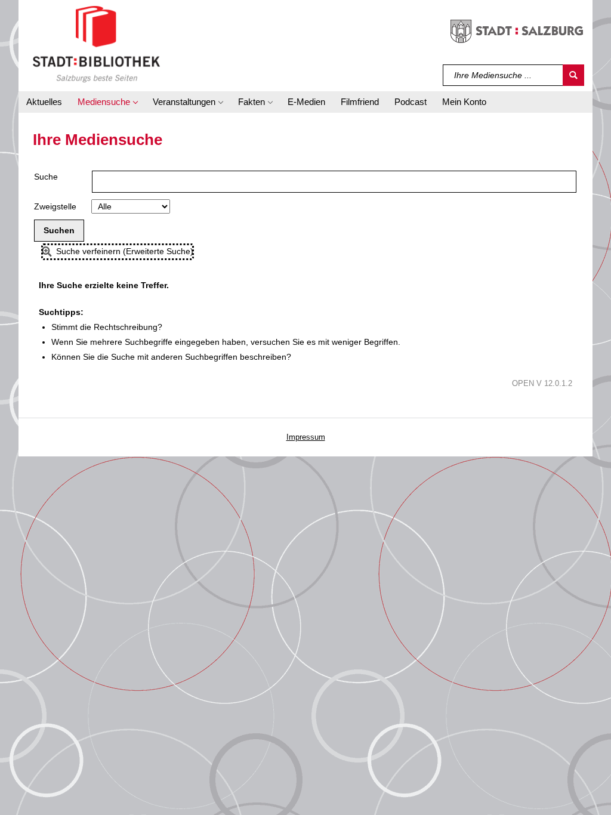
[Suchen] (573, 75)
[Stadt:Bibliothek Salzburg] (96, 43)
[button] (107, 102)
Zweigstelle (55, 206)
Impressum (305, 437)
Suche (46, 176)
